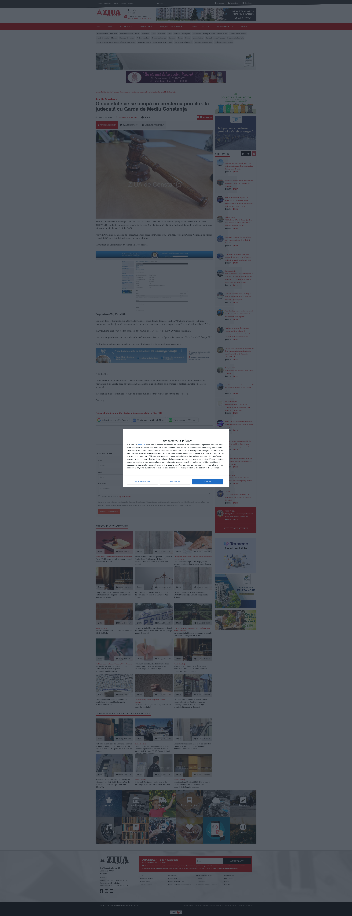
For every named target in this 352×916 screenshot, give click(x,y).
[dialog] (176, 458)
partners (141, 445)
